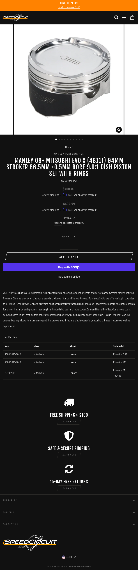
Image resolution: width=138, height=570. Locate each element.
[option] (69, 5)
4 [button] (65, 140)
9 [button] (79, 140)
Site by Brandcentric (80, 566)
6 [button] (71, 140)
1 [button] (56, 139)
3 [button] (62, 140)
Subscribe (10, 500)
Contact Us (10, 524)
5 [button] (68, 140)
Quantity (69, 236)
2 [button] (59, 140)
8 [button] (77, 140)
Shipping (58, 223)
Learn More (69, 422)
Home (68, 147)
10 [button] (82, 140)
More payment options (69, 276)
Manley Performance (69, 154)
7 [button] (74, 140)
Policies (8, 512)
